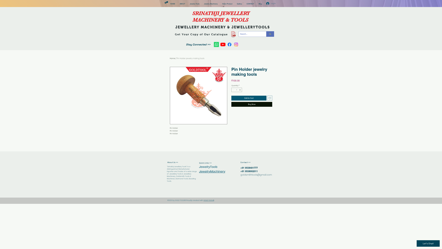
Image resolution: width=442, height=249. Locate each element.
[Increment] (240, 90)
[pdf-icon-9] (233, 34)
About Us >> (172, 162)
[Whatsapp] (216, 44)
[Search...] (270, 34)
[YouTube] (222, 44)
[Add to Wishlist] (269, 98)
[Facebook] (229, 44)
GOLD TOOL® (209, 200)
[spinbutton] (237, 90)
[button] (166, 2)
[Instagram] (236, 44)
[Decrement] (233, 90)
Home (172, 58)
